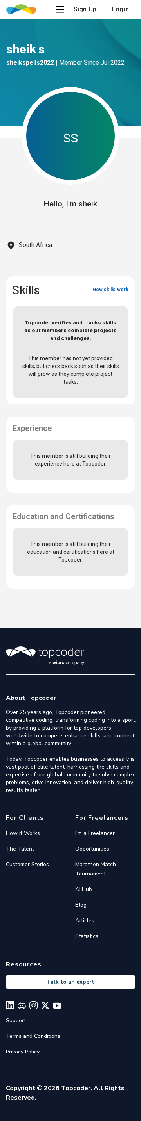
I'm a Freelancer (95, 833)
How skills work (110, 289)
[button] (60, 9)
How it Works (23, 833)
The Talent (20, 848)
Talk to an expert (70, 982)
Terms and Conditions (33, 1036)
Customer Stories (27, 864)
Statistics (86, 936)
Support (16, 1020)
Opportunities (92, 848)
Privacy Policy (23, 1051)
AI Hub (83, 889)
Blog (81, 905)
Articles (84, 920)
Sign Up (85, 9)
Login (120, 9)
